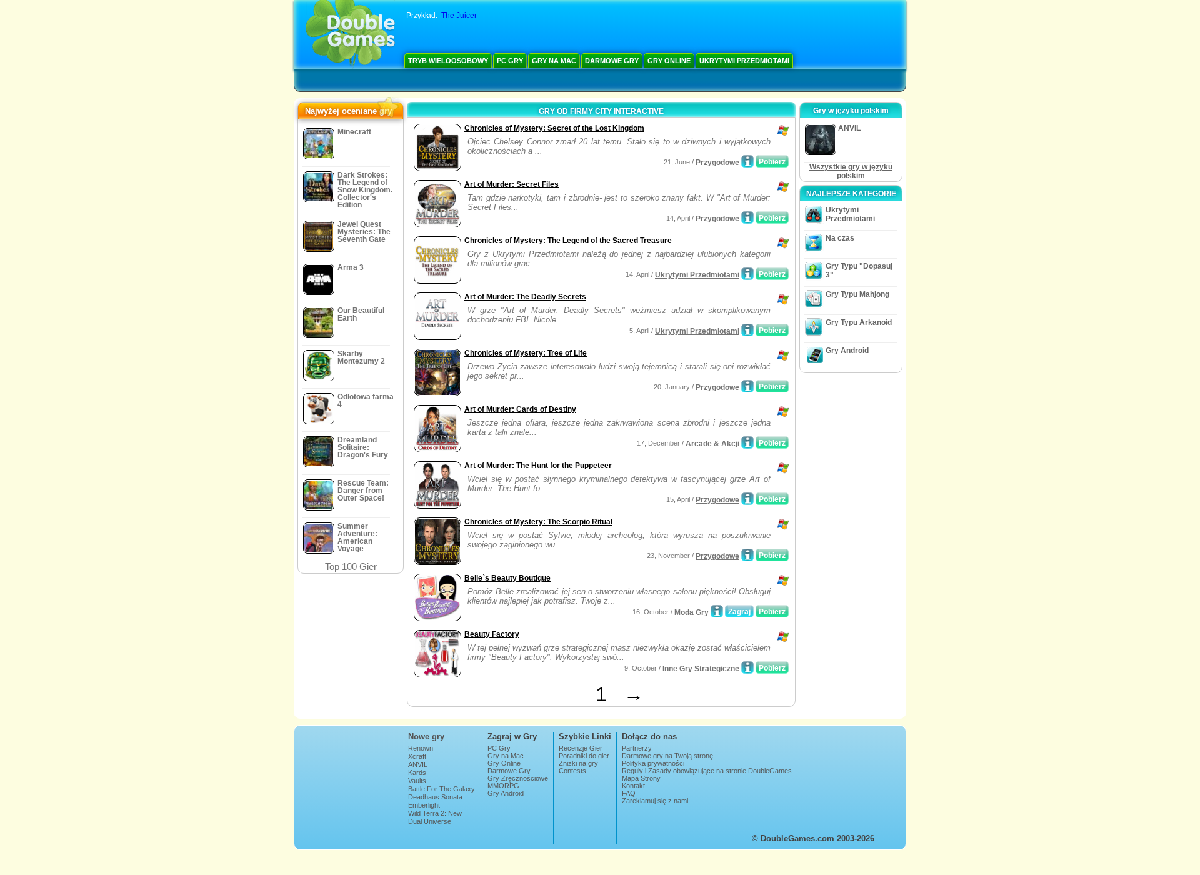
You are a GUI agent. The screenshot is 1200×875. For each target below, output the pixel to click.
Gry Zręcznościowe (518, 778)
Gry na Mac (554, 60)
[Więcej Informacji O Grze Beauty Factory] (747, 667)
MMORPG (503, 785)
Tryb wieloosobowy (448, 60)
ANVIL (418, 764)
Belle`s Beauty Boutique (507, 578)
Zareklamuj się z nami (655, 800)
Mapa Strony (641, 778)
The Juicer (459, 15)
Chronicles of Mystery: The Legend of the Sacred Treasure (568, 240)
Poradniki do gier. (585, 755)
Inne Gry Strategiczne (700, 668)
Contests (572, 770)
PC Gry (510, 60)
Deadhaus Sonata (435, 797)
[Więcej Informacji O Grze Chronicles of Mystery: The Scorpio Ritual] (747, 555)
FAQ (629, 793)
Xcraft (417, 756)
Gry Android (847, 350)
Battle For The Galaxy (441, 788)
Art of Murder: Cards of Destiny (520, 409)
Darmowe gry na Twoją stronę (667, 755)
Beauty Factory (491, 634)
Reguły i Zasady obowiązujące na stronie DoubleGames (707, 770)
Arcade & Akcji (712, 443)
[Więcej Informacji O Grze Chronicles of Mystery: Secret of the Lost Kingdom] (747, 161)
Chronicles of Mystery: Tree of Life (525, 353)
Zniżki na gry (578, 763)
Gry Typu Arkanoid (859, 322)
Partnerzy (637, 748)
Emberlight (424, 805)
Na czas (840, 238)
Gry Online (669, 60)
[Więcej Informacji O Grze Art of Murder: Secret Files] (747, 217)
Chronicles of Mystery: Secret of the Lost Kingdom (554, 128)
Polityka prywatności (653, 763)
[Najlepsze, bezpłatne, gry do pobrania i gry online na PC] (350, 34)
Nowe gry (426, 736)
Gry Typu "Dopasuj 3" (859, 270)
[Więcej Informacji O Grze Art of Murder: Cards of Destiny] (747, 442)
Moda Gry (691, 612)
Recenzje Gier (580, 748)
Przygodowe (717, 162)
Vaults (417, 780)
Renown (420, 748)
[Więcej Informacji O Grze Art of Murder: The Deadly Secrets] (747, 330)
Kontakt (633, 785)
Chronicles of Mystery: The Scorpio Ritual (538, 522)
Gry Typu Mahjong (857, 294)
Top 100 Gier (351, 566)
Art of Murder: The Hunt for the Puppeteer (538, 465)
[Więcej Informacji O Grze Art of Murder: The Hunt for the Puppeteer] (747, 498)
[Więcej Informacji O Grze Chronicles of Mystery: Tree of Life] (747, 386)
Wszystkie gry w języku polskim (850, 171)
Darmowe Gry (612, 60)
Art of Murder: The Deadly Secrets (525, 296)
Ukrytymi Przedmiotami (744, 60)
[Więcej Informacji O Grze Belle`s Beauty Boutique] (717, 611)
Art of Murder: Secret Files (511, 184)
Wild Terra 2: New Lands (435, 816)
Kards (417, 772)
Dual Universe (429, 821)
